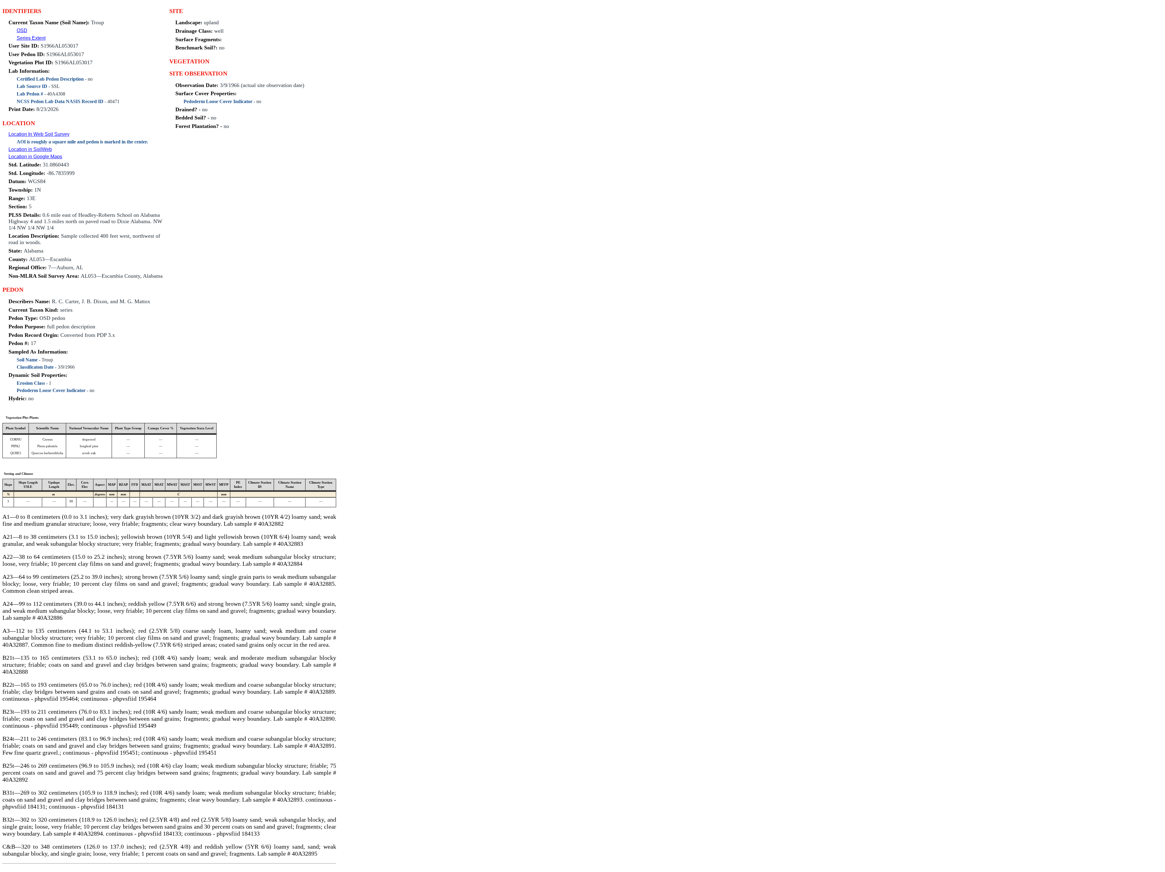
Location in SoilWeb (30, 149)
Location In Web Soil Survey (38, 134)
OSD (22, 30)
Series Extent (31, 38)
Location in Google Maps (35, 156)
